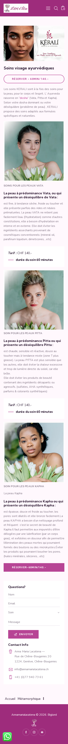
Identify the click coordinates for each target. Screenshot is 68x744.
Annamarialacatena (23, 715)
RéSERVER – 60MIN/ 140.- (30, 78)
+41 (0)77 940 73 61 (29, 677)
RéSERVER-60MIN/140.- (29, 567)
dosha (24, 98)
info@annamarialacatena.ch (32, 669)
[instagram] (34, 732)
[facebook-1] (26, 732)
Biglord (52, 715)
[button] (48, 8)
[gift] (42, 732)
